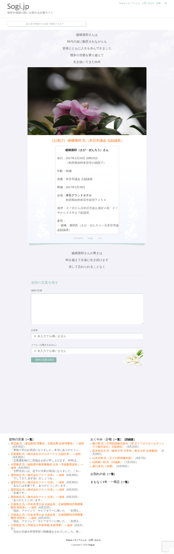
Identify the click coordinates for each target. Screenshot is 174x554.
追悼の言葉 (36, 290)
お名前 (34, 330)
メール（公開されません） (44, 345)
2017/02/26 (78, 238)
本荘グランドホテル (79, 195)
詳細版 (129, 439)
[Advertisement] (87, 406)
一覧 (165, 3)
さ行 (100, 238)
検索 (158, 3)
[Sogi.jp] (18, 9)
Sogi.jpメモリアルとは (129, 3)
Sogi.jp (90, 238)
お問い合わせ (148, 3)
